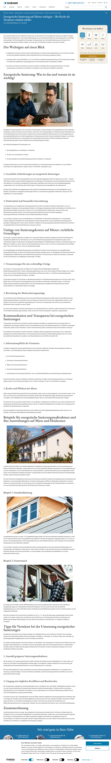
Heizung (11, 7)
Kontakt (100, 2)
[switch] (47, 759)
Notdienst (52, 7)
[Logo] (10, 3)
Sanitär (19, 7)
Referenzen (11, 13)
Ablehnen (97, 748)
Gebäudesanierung (19, 13)
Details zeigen (86, 759)
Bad (4, 7)
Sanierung (42, 7)
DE (107, 2)
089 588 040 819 (76, 3)
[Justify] (106, 13)
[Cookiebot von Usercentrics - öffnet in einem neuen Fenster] (10, 760)
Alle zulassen (97, 743)
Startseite (5, 13)
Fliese (34, 7)
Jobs (89, 2)
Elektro (27, 7)
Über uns (94, 2)
